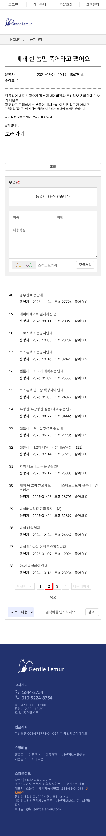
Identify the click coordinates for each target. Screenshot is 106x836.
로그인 (13, 4)
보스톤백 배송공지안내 (36, 352)
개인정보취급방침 (74, 755)
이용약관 (51, 755)
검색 (91, 612)
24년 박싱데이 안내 (34, 566)
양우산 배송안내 (31, 295)
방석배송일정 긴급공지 (36, 509)
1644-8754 (32, 692)
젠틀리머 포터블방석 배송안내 (41, 428)
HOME (15, 39)
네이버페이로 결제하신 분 (38, 314)
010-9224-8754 (37, 698)
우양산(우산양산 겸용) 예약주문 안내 (46, 409)
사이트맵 (37, 759)
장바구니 (39, 4)
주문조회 (66, 4)
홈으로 (19, 755)
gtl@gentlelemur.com (43, 809)
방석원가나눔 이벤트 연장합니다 (43, 547)
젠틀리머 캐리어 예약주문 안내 (42, 371)
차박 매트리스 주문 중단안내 (40, 466)
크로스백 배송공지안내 (36, 333)
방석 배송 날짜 (30, 528)
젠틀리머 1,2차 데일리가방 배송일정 (45, 447)
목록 (53, 167)
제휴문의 (21, 759)
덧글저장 (85, 265)
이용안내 (34, 755)
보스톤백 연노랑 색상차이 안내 (42, 390)
